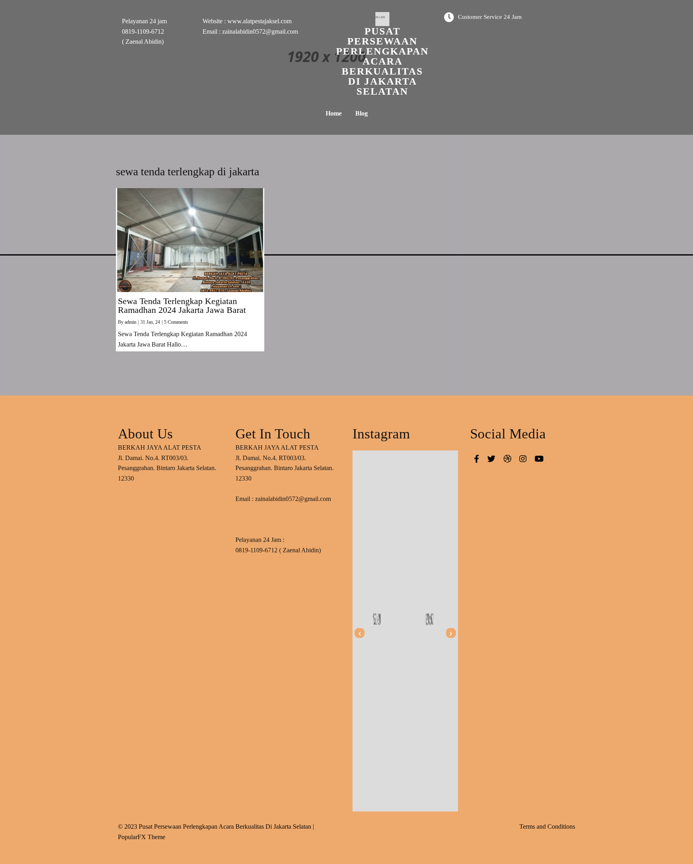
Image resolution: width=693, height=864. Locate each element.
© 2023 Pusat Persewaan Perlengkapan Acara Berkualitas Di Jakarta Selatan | (216, 826)
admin (130, 322)
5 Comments (176, 322)
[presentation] (360, 633)
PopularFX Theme (141, 837)
